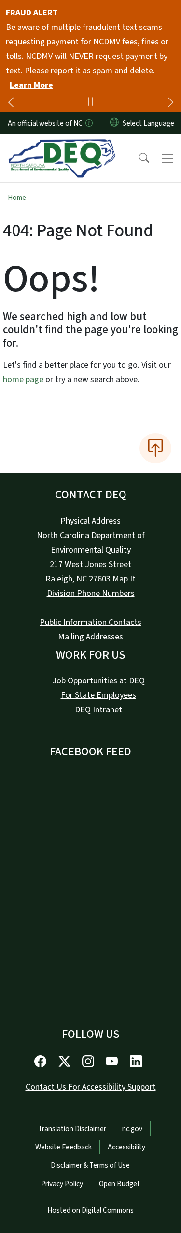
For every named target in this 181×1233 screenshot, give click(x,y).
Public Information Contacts (90, 622)
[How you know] (88, 123)
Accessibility (126, 1147)
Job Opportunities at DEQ (98, 681)
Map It (124, 579)
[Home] (62, 145)
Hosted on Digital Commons (90, 1210)
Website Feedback (63, 1147)
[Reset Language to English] (114, 123)
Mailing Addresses (90, 637)
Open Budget (119, 1183)
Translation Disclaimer (72, 1128)
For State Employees (98, 695)
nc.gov (132, 1128)
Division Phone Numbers (91, 593)
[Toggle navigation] (167, 158)
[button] (137, 158)
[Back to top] (155, 448)
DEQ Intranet (98, 710)
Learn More (31, 85)
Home (17, 197)
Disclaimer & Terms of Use (90, 1165)
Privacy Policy (62, 1183)
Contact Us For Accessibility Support (91, 1087)
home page (23, 379)
